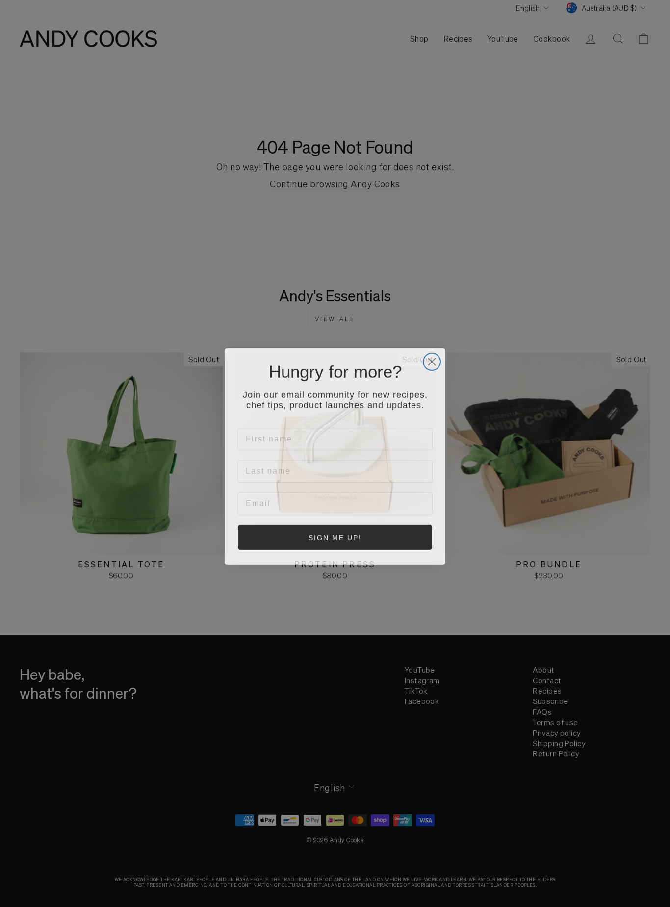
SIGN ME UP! (335, 535)
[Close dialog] (431, 358)
